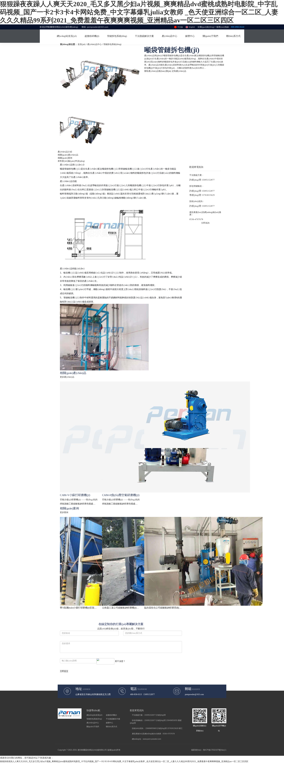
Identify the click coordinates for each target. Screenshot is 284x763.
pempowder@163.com (97, 27)
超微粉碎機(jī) (111, 715)
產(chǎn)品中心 (94, 44)
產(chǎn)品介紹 (65, 151)
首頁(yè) (81, 44)
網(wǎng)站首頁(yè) (94, 715)
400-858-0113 (237, 27)
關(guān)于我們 (93, 727)
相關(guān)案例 (65, 158)
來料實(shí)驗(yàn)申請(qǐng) (71, 161)
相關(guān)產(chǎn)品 (68, 155)
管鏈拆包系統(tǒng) (112, 44)
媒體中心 (109, 723)
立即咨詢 (205, 223)
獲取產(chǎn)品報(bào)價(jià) (157, 71)
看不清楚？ (119, 661)
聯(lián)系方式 (111, 727)
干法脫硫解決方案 (113, 719)
